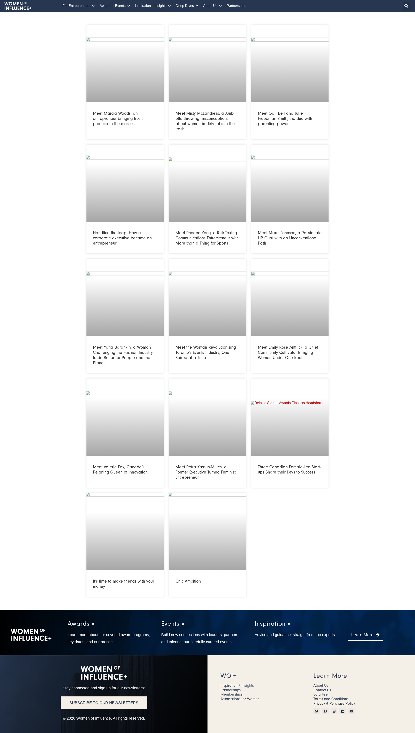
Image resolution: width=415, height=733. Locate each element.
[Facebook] (325, 711)
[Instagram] (334, 711)
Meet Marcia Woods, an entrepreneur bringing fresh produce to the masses (118, 118)
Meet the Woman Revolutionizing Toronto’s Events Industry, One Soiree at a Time (206, 352)
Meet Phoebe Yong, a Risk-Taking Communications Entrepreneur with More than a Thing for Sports (207, 238)
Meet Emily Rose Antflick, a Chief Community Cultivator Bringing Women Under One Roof (288, 352)
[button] (78, 6)
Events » (172, 623)
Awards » (81, 623)
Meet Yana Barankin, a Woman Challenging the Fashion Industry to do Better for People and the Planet (123, 355)
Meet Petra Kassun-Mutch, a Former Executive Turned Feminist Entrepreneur (206, 472)
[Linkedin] (342, 711)
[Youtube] (351, 711)
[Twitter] (316, 711)
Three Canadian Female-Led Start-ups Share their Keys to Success (289, 469)
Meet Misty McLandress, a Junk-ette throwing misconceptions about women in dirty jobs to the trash (205, 121)
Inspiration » (272, 623)
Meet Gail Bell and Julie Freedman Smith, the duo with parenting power (285, 118)
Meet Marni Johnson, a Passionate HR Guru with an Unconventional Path (290, 238)
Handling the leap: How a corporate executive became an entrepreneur (122, 238)
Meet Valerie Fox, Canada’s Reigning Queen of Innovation (120, 469)
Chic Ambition (188, 581)
